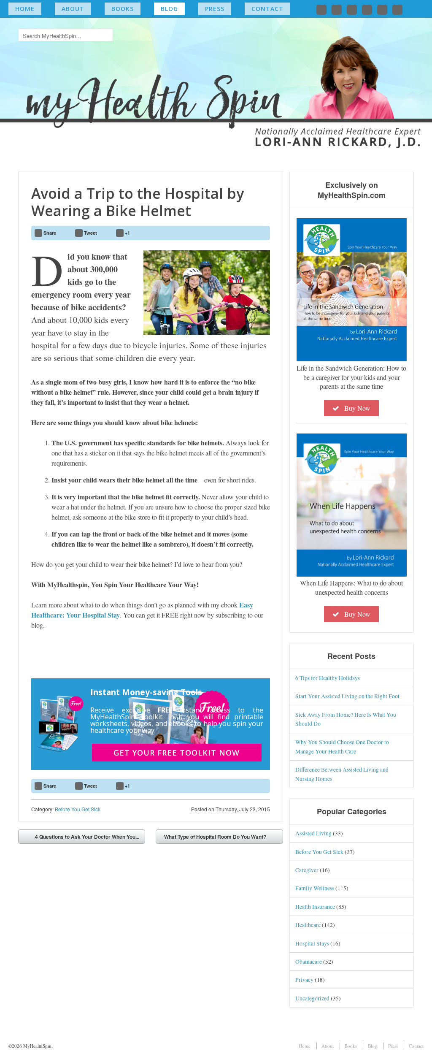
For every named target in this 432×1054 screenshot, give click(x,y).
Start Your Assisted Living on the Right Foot (347, 696)
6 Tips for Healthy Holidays (327, 678)
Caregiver (307, 870)
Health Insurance (315, 906)
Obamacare (308, 961)
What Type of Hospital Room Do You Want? (215, 836)
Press (214, 9)
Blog (169, 9)
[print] (260, 233)
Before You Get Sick (77, 809)
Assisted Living (313, 833)
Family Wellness (314, 888)
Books (122, 9)
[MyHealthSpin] (216, 78)
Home (25, 9)
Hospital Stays (312, 943)
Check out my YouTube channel (382, 10)
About (73, 9)
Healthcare (308, 925)
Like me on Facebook (337, 10)
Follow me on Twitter (321, 10)
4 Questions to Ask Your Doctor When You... (87, 836)
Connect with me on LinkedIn (352, 10)
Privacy (304, 979)
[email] (240, 233)
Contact (267, 9)
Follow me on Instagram (367, 10)
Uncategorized (312, 998)
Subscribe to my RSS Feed (397, 10)
